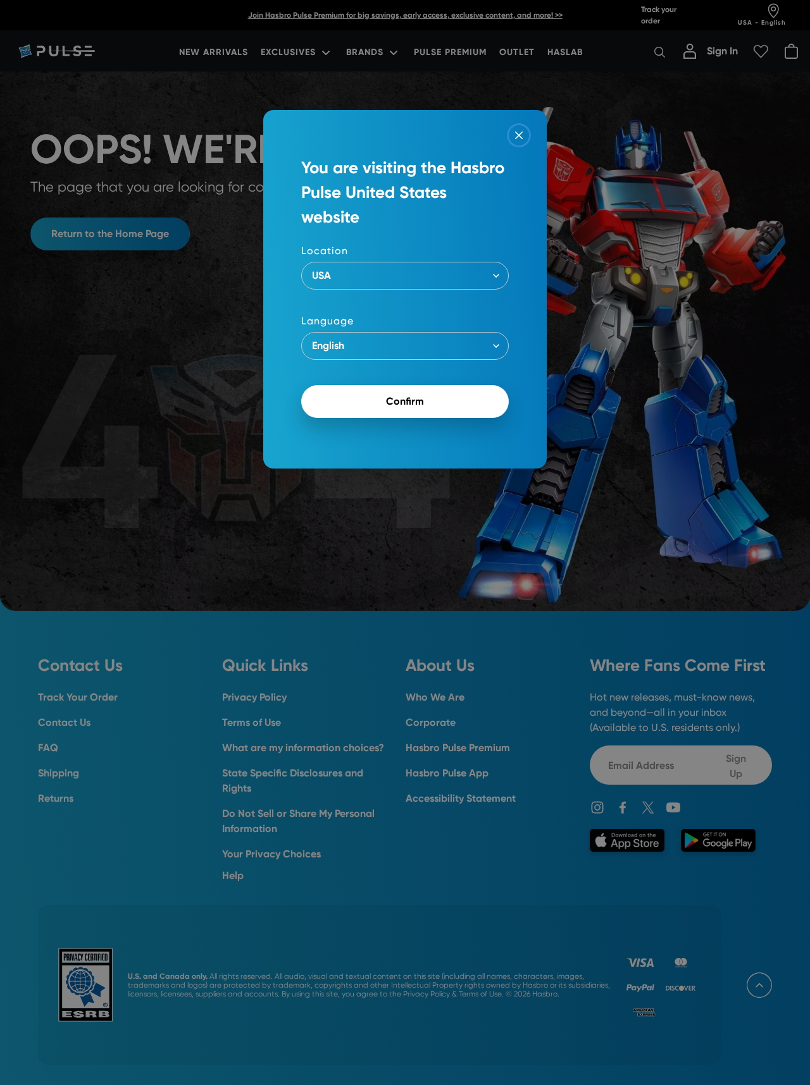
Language (327, 321)
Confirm (405, 401)
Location (324, 251)
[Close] (519, 135)
